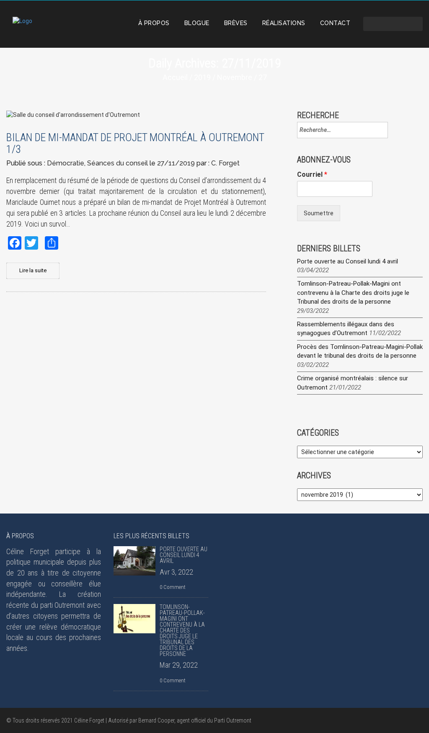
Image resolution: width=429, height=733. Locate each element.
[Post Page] (134, 561)
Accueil (175, 77)
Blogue (196, 23)
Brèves (236, 23)
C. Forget (225, 163)
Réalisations (283, 23)
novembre (234, 77)
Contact (335, 23)
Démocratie (65, 163)
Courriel (312, 174)
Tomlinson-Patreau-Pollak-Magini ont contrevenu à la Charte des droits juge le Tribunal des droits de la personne (353, 292)
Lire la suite (33, 270)
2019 (202, 77)
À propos (154, 23)
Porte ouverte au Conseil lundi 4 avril (347, 261)
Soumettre (318, 213)
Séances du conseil (117, 163)
